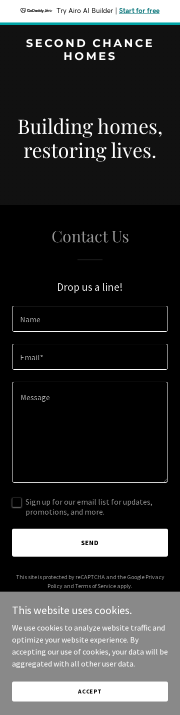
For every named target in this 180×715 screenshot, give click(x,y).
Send (90, 542)
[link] (90, 57)
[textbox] (90, 319)
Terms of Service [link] (95, 586)
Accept (90, 691)
